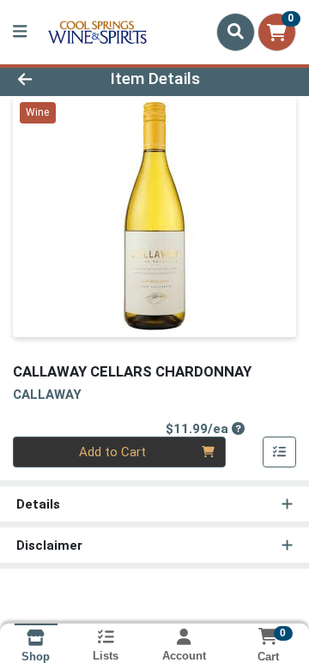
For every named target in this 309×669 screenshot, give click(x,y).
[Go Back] (48, 79)
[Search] (235, 32)
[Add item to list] (280, 452)
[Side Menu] (20, 32)
